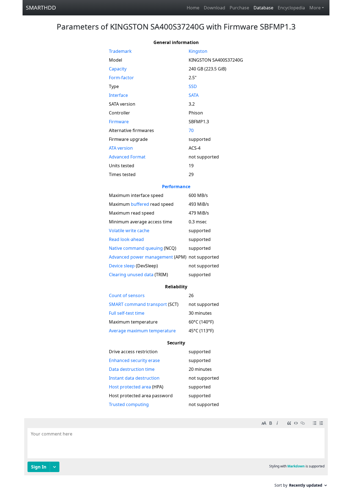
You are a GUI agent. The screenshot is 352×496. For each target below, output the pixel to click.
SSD (193, 86)
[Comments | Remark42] (176, 454)
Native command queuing (136, 248)
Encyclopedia (291, 8)
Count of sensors (127, 295)
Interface (118, 95)
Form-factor (121, 78)
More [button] (315, 8)
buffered (140, 204)
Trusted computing (129, 404)
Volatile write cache (129, 231)
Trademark (120, 51)
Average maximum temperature (142, 331)
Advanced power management (141, 257)
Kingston (198, 51)
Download (214, 8)
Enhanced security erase (134, 360)
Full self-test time (126, 313)
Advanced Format (127, 157)
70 (191, 130)
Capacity (118, 69)
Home (193, 8)
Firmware (119, 122)
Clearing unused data (131, 275)
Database (263, 8)
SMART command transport (138, 304)
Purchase (239, 8)
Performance (176, 186)
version (121, 148)
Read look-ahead (126, 239)
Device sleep (122, 266)
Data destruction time (132, 369)
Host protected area (130, 387)
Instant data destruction (134, 378)
